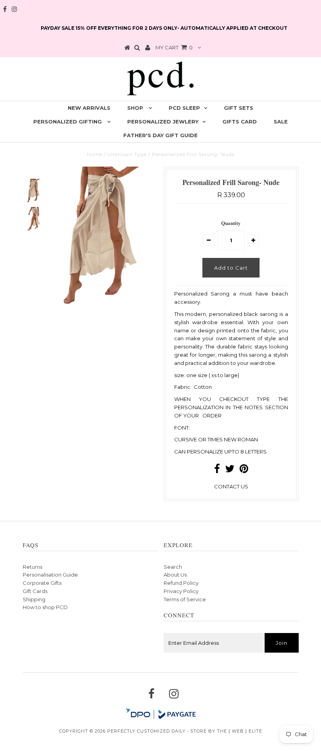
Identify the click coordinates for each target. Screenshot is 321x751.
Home (94, 154)
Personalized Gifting (68, 121)
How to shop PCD (45, 607)
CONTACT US (231, 486)
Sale (281, 121)
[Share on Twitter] (229, 470)
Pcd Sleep (184, 108)
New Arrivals (89, 108)
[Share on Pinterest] (244, 470)
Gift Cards (35, 591)
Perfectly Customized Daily (146, 731)
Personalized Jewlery (162, 121)
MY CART (174, 47)
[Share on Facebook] (217, 470)
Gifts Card (239, 121)
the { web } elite (239, 731)
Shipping (34, 599)
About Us (175, 574)
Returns (32, 567)
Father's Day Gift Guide (160, 135)
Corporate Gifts (42, 583)
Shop (136, 108)
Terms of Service (185, 599)
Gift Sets (238, 108)
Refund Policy (181, 583)
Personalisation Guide (50, 574)
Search (173, 567)
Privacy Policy (181, 591)
